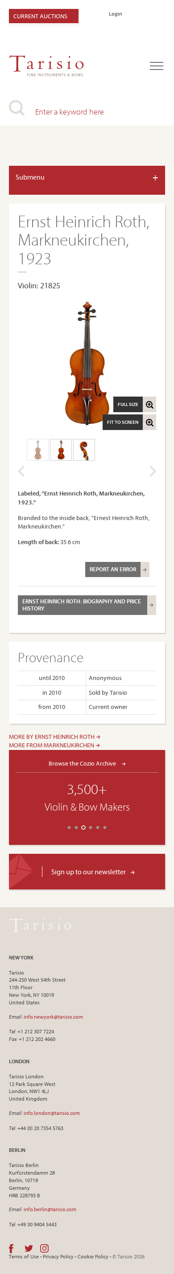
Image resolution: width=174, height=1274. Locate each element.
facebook (11, 1248)
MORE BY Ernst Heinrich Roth (52, 737)
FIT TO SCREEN (122, 422)
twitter (29, 1248)
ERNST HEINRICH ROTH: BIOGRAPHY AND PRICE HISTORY (81, 605)
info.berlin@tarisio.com (50, 1209)
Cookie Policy (93, 1256)
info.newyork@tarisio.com (53, 1016)
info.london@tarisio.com (52, 1113)
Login (115, 13)
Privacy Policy (58, 1256)
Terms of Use (24, 1256)
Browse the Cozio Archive (83, 763)
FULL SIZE (128, 404)
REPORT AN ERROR (113, 569)
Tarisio (40, 925)
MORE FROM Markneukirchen (52, 745)
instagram (44, 1248)
